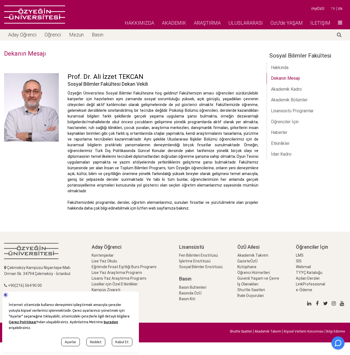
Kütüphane (246, 267)
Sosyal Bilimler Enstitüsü (201, 267)
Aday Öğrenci (22, 35)
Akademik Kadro (286, 89)
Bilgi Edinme (335, 331)
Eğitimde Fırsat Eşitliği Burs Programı (124, 267)
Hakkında (279, 67)
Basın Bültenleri (192, 287)
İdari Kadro (281, 154)
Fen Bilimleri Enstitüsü (198, 255)
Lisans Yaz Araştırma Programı (119, 278)
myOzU (317, 8)
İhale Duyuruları (250, 295)
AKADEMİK (174, 23)
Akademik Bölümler (289, 99)
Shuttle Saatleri (251, 290)
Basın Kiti (187, 299)
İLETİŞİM (320, 23)
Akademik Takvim (252, 255)
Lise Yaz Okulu (104, 261)
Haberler (279, 132)
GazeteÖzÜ (247, 261)
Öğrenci (53, 35)
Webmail (303, 267)
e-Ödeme (304, 290)
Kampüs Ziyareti (106, 290)
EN (340, 9)
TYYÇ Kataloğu (309, 272)
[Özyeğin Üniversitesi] (34, 14)
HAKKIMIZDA (139, 23)
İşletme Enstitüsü (195, 261)
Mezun (76, 35)
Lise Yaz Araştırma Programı (117, 272)
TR (333, 9)
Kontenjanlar (103, 255)
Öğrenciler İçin (285, 121)
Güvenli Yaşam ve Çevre (258, 278)
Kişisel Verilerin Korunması (304, 331)
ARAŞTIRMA (207, 23)
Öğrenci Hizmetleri (253, 272)
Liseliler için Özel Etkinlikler (115, 284)
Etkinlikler (280, 143)
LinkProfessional (310, 284)
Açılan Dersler (308, 278)
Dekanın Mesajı (285, 78)
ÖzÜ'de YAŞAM (286, 23)
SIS (299, 261)
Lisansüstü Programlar (292, 110)
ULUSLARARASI (245, 23)
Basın (97, 35)
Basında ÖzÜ (190, 293)
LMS (300, 255)
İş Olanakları (247, 284)
